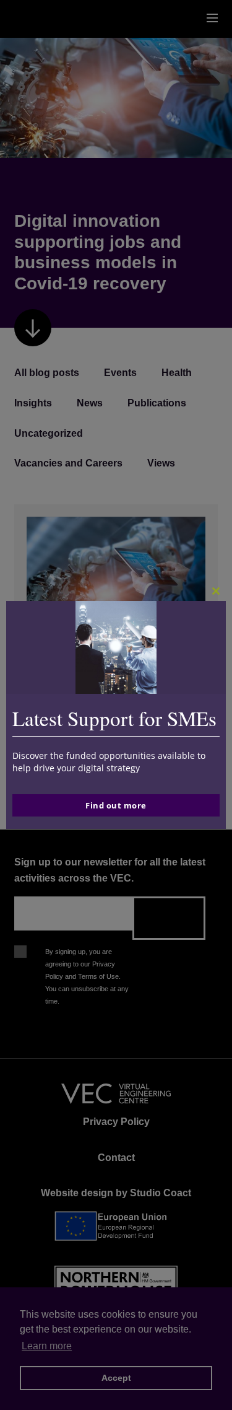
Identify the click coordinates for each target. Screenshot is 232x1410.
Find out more (116, 805)
